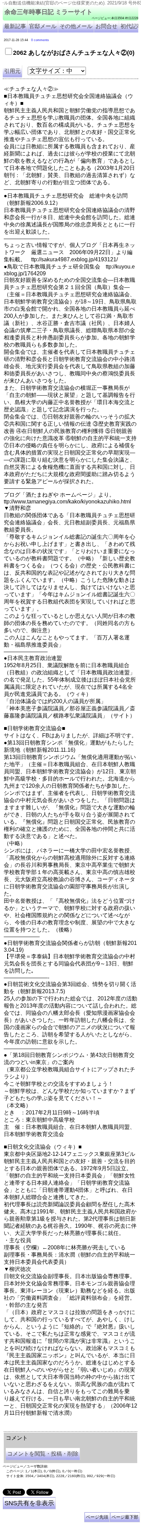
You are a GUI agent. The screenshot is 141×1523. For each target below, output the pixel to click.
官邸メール (42, 26)
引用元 (12, 71)
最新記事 (15, 26)
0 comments (40, 40)
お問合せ (106, 26)
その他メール (76, 26)
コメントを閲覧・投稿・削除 (42, 1454)
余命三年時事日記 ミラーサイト (48, 12)
